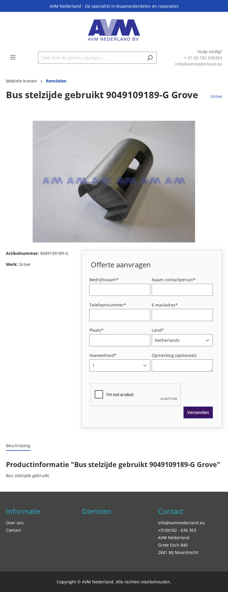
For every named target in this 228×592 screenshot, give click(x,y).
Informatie (23, 511)
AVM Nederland (173, 537)
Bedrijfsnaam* (103, 279)
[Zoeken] (150, 58)
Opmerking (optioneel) (174, 355)
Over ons (15, 523)
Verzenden (198, 412)
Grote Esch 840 (173, 545)
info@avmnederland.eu (181, 523)
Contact (13, 530)
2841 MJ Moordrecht (178, 552)
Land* (158, 330)
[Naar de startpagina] (114, 30)
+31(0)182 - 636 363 (177, 530)
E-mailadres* (165, 305)
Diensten (96, 511)
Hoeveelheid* (102, 355)
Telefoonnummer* (107, 305)
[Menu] (13, 57)
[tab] (18, 446)
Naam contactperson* (174, 279)
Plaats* (96, 330)
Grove (216, 96)
